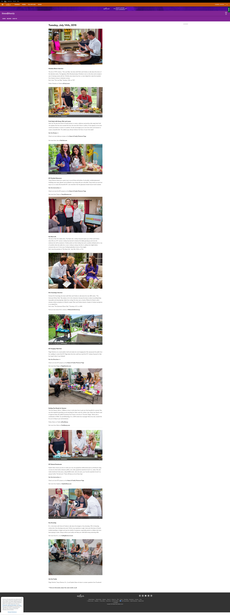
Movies (24, 4)
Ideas (18, 1)
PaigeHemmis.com (66, 366)
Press (141, 599)
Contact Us (114, 599)
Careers (121, 599)
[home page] (8, 5)
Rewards (14, 1)
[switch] (59, 116)
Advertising (126, 599)
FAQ (118, 599)
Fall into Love (32, 4)
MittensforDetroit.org (74, 309)
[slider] (75, 114)
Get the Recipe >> (54, 133)
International (131, 599)
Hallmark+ (104, 599)
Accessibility (116, 602)
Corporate (136, 599)
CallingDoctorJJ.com (67, 535)
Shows (40, 4)
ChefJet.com (63, 140)
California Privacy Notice (12, 605)
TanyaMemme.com (66, 194)
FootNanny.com (65, 425)
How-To (14, 18)
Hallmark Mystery (91, 599)
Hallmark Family (98, 599)
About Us (108, 599)
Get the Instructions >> (55, 187)
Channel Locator (219, 4)
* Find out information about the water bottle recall (63, 587)
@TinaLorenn (66, 83)
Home (4, 18)
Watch (5, 1)
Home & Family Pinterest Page (77, 136)
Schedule (17, 4)
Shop (2, 1)
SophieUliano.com (66, 483)
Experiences (10, 1)
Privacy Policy (4, 605)
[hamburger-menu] (2, 4)
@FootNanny (64, 422)
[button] (75, 102)
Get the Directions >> (54, 359)
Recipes (9, 18)
